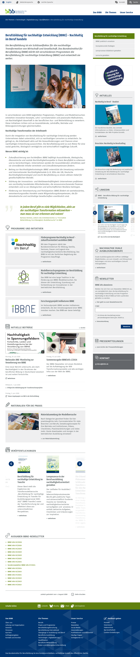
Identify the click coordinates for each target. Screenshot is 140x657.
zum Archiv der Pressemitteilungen (110, 347)
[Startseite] (19, 11)
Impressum (108, 625)
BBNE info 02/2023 (15, 581)
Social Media (75, 628)
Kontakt (107, 622)
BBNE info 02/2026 (15, 542)
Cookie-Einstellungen (112, 632)
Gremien (8, 628)
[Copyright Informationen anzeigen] (83, 106)
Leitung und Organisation (14, 625)
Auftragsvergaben (11, 635)
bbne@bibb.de (102, 364)
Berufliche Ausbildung (46, 635)
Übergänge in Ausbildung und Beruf (51, 633)
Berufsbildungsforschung (47, 628)
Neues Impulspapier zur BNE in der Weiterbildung (23, 396)
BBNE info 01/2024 (15, 575)
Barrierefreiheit (109, 630)
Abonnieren (126, 327)
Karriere (8, 633)
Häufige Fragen (76, 635)
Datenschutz (108, 627)
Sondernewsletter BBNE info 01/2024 (21, 565)
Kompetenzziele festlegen (105, 46)
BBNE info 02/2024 (15, 572)
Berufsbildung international (48, 630)
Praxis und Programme (46, 625)
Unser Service (126, 12)
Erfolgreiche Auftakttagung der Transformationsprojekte (25, 388)
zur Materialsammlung (51, 439)
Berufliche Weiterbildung (47, 643)
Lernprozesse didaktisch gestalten (108, 51)
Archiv (83, 328)
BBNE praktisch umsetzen (105, 41)
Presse (73, 623)
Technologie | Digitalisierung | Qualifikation (32, 20)
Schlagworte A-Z (77, 638)
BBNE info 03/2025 (15, 552)
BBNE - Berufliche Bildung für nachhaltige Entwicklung (113, 197)
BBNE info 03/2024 (15, 568)
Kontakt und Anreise (13, 638)
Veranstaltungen (77, 630)
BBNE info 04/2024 (15, 562)
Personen (9, 630)
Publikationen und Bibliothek (82, 633)
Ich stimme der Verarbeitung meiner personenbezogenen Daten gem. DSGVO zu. (111, 316)
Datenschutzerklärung (102, 321)
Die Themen (110, 12)
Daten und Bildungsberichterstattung (52, 645)
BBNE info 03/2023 (15, 578)
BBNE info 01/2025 (15, 558)
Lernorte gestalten (102, 55)
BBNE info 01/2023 (15, 585)
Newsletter (75, 625)
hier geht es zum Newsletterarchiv (110, 302)
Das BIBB (97, 12)
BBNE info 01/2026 (15, 545)
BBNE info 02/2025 (15, 555)
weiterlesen (47, 262)
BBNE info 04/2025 (15, 549)
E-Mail (97, 306)
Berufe (40, 623)
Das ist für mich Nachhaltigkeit (110, 237)
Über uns (8, 623)
